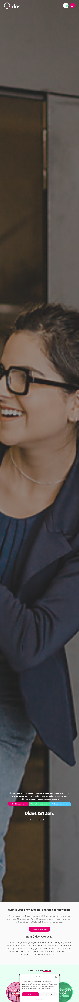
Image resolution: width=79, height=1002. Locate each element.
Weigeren (49, 994)
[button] (56, 977)
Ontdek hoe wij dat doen (38, 820)
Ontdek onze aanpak (39, 929)
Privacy (42, 999)
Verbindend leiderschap (39, 804)
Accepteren (30, 994)
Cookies (37, 999)
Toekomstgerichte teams (60, 804)
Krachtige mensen (18, 804)
